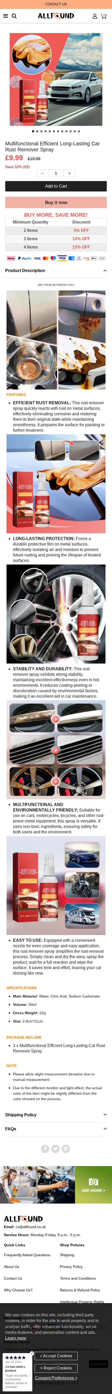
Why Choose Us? (18, 1290)
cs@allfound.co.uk (31, 1227)
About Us (11, 1267)
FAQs (10, 1129)
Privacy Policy (71, 1267)
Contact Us (13, 1278)
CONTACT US (56, 4)
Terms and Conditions (78, 1278)
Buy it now (56, 202)
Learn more (15, 1338)
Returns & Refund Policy (80, 1290)
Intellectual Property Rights (82, 1302)
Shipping (67, 1255)
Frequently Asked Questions (27, 1255)
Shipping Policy (20, 1115)
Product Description (25, 270)
